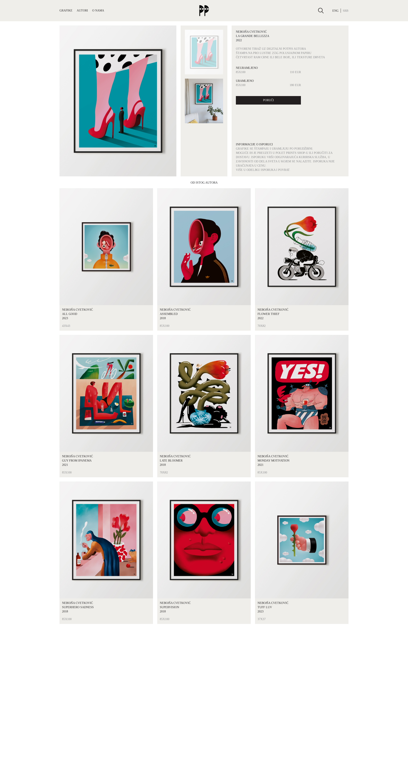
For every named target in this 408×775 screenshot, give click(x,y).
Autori (82, 10)
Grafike (66, 10)
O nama (98, 10)
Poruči (268, 100)
